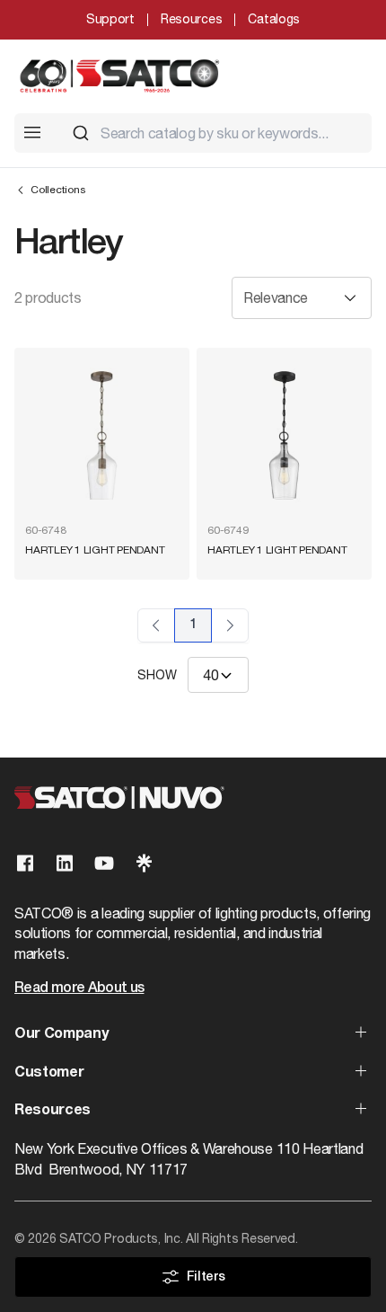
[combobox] (214, 133)
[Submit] (81, 133)
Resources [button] (52, 1110)
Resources (191, 19)
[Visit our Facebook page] (25, 863)
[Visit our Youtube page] (104, 863)
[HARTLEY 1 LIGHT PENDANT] (102, 435)
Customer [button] (48, 1073)
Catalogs (274, 19)
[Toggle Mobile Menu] (32, 132)
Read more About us (79, 988)
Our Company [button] (61, 1034)
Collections (58, 189)
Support (110, 19)
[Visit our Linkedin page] (64, 863)
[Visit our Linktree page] (143, 863)
